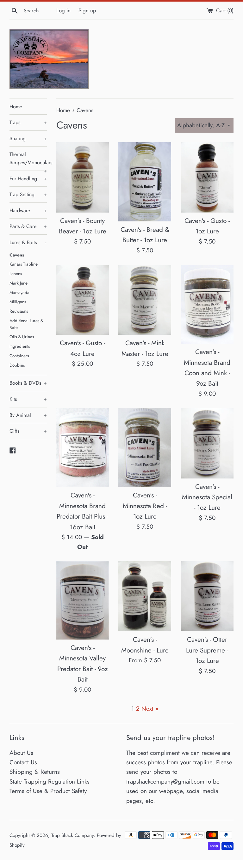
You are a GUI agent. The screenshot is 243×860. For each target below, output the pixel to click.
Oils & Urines (21, 337)
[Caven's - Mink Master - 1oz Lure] (144, 300)
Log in (63, 10)
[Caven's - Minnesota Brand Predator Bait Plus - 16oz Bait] (82, 447)
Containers (19, 355)
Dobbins (17, 365)
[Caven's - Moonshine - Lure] (144, 596)
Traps (28, 122)
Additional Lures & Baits (26, 324)
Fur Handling (28, 178)
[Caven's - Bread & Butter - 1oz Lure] (144, 181)
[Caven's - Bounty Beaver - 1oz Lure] (82, 177)
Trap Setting (28, 194)
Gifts (28, 431)
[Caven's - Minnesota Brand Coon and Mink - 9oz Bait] (207, 304)
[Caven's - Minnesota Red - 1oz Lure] (144, 447)
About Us (21, 753)
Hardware (28, 210)
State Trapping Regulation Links (49, 781)
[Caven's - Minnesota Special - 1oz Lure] (207, 443)
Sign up (87, 10)
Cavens (16, 255)
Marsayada (19, 292)
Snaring (28, 138)
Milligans (17, 301)
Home (15, 106)
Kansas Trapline (23, 264)
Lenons (15, 273)
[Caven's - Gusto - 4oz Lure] (82, 300)
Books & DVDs (28, 383)
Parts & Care (28, 226)
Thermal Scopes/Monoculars (28, 160)
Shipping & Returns (34, 771)
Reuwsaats (18, 311)
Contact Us (23, 762)
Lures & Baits (27, 242)
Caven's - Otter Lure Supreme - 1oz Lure (207, 650)
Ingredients (19, 346)
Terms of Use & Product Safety (48, 791)
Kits (28, 399)
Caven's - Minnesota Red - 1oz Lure (145, 505)
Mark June (18, 283)
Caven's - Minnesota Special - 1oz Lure (207, 497)
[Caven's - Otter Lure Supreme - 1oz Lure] (207, 596)
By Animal (28, 415)
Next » (150, 708)
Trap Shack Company (72, 835)
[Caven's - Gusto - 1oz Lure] (207, 177)
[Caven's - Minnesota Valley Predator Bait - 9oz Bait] (82, 600)
